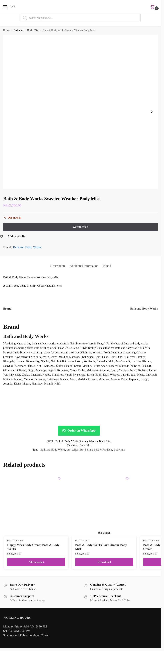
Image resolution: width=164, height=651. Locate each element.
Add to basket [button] (36, 561)
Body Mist (33, 30)
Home (6, 30)
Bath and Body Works (27, 247)
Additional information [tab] (84, 265)
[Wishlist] (59, 478)
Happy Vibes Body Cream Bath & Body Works (33, 546)
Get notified (104, 561)
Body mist (119, 449)
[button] (153, 7)
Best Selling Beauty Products (95, 449)
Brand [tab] (107, 265)
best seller (72, 449)
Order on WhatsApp (81, 430)
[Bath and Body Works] (80, 401)
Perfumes (18, 30)
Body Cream (15, 541)
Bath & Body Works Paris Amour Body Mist (101, 546)
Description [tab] (57, 265)
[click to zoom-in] (80, 112)
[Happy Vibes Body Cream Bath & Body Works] (36, 504)
